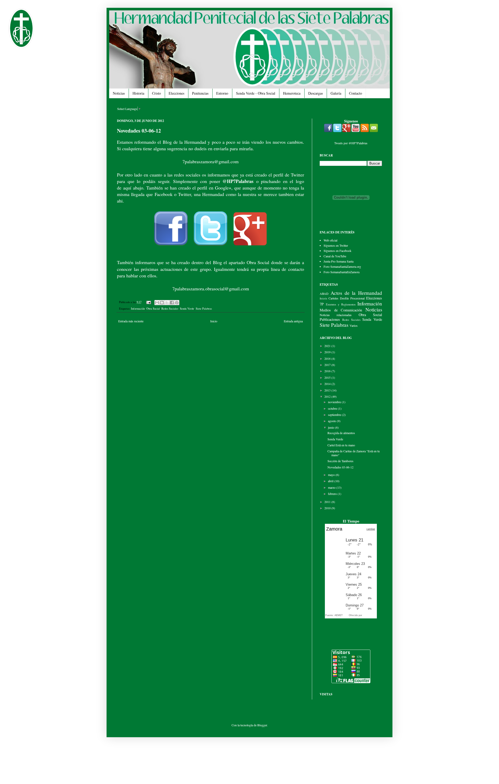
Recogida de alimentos (341, 433)
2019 (327, 352)
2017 (327, 365)
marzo (332, 487)
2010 (327, 508)
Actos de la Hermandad (356, 293)
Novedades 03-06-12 (340, 467)
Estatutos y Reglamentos (341, 304)
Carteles (333, 298)
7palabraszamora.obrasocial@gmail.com (210, 288)
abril (331, 481)
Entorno (222, 93)
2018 (327, 358)
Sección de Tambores (340, 461)
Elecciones (176, 93)
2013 (327, 390)
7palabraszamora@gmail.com (210, 161)
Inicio (213, 321)
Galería (336, 93)
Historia (138, 93)
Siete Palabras (204, 308)
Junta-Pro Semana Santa (338, 261)
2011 (327, 502)
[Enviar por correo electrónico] (157, 302)
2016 (327, 371)
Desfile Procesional (352, 298)
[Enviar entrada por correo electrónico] (148, 302)
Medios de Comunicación (341, 310)
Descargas (315, 93)
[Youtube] (355, 131)
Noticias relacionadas (336, 315)
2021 (327, 346)
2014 (327, 384)
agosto (332, 421)
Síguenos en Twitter (336, 245)
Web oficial (330, 240)
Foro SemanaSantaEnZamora (341, 272)
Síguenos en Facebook (337, 251)
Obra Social (153, 308)
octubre (333, 408)
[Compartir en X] (166, 302)
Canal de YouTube (335, 256)
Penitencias (200, 93)
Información (138, 308)
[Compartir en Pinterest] (176, 302)
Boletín (323, 298)
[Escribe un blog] (162, 302)
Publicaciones (330, 319)
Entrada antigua (293, 321)
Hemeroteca (291, 93)
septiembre (335, 415)
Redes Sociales (169, 308)
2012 (327, 396)
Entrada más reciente (130, 321)
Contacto (355, 93)
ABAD (324, 293)
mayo (332, 475)
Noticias (119, 93)
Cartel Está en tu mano (341, 445)
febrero (333, 494)
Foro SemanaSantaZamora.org (342, 266)
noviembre (335, 402)
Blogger (262, 725)
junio (331, 427)
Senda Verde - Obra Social (255, 93)
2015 (327, 377)
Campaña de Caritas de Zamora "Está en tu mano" (353, 453)
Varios (354, 325)
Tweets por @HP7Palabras (350, 143)
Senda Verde (187, 308)
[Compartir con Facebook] (171, 302)
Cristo (156, 93)
